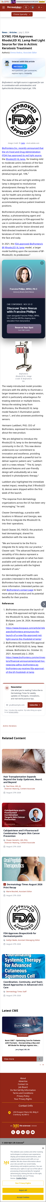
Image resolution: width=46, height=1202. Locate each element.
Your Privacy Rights (23, 1099)
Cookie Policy (21, 1178)
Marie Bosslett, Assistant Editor (19, 891)
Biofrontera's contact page (20, 589)
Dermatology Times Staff (16, 991)
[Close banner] (43, 3)
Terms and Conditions (23, 1093)
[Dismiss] (42, 263)
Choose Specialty (20, 14)
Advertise (23, 1081)
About (23, 1078)
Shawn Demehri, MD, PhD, (17, 840)
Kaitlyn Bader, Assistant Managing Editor (23, 940)
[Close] (43, 1148)
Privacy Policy (23, 1096)
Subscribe (34, 705)
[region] (23, 1173)
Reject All (23, 1190)
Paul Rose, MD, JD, (13, 786)
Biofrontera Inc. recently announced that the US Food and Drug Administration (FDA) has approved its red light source (22, 152)
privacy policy (13, 712)
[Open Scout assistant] (32, 7)
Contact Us (23, 1084)
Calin (23, 143)
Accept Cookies (23, 1197)
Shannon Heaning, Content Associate (19, 788)
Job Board (23, 1087)
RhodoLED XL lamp (15, 159)
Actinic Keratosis (10, 726)
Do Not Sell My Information (23, 1090)
